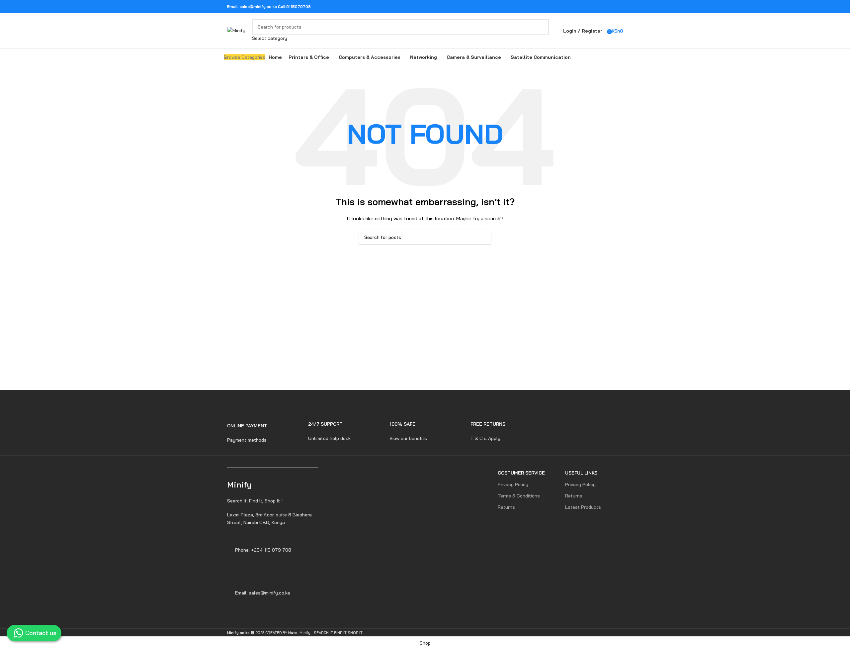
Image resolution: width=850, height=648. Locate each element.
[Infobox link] (262, 428)
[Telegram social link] (619, 7)
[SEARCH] (541, 30)
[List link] (273, 518)
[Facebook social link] (585, 7)
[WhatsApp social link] (610, 7)
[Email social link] (602, 7)
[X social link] (593, 7)
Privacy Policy (513, 484)
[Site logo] (236, 30)
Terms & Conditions (519, 496)
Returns (506, 507)
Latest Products (583, 507)
